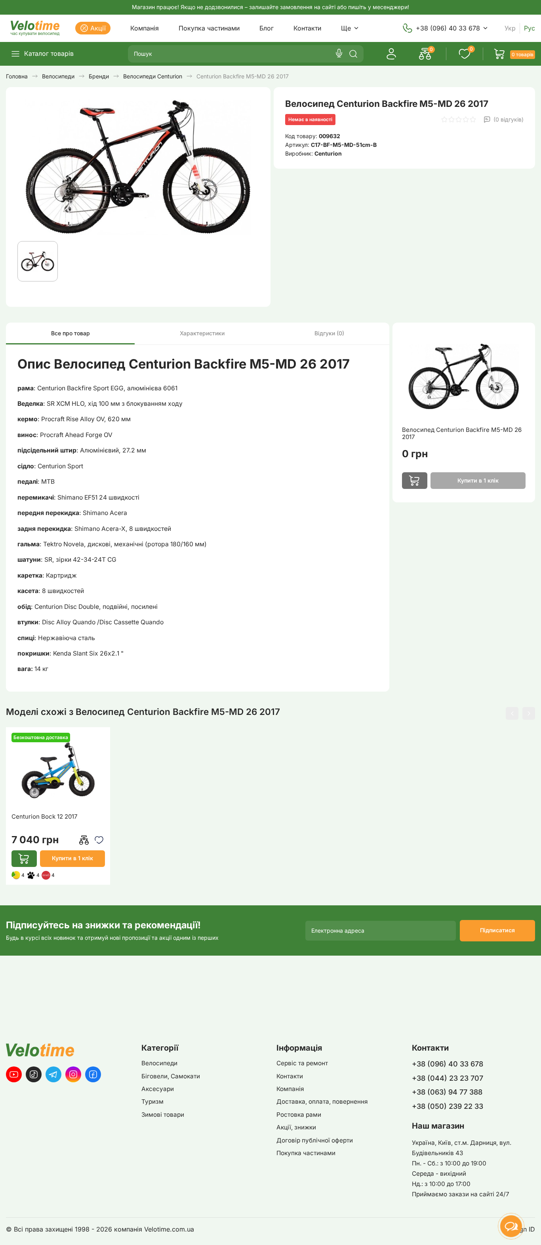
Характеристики (202, 333)
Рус (529, 28)
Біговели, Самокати (170, 1076)
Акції (98, 28)
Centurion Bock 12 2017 (44, 816)
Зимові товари (162, 1114)
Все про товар (70, 333)
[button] (512, 713)
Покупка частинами (209, 28)
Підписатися (497, 930)
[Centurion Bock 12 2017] (58, 770)
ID (532, 1229)
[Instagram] (73, 1074)
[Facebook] (93, 1074)
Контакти (307, 28)
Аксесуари (157, 1089)
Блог (266, 28)
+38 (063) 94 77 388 (447, 1092)
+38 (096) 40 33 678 (448, 28)
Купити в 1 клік (72, 858)
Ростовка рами (298, 1114)
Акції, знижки (296, 1127)
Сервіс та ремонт (302, 1063)
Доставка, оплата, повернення (322, 1101)
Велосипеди (159, 1063)
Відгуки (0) (329, 333)
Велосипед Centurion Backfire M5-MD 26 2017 (462, 433)
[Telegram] (53, 1074)
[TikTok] (34, 1074)
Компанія (144, 28)
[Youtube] (14, 1074)
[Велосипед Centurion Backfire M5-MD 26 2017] (463, 376)
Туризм (152, 1101)
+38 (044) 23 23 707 (447, 1078)
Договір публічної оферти (314, 1140)
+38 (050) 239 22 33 (447, 1106)
